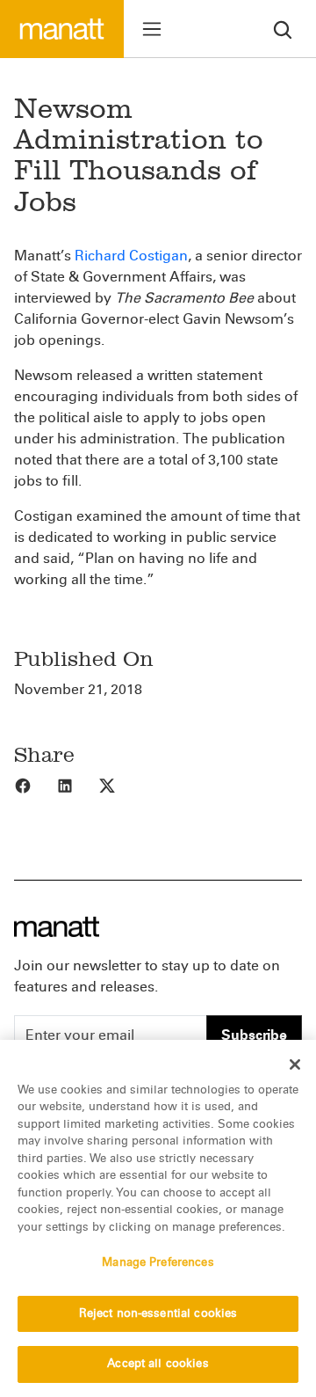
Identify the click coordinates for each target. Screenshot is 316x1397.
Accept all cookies (157, 1364)
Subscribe (254, 1035)
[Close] (295, 1064)
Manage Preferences (157, 1262)
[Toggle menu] (152, 29)
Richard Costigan (131, 255)
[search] (282, 28)
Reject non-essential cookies (158, 1313)
